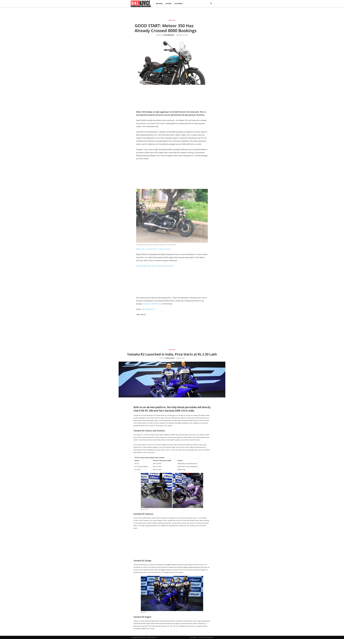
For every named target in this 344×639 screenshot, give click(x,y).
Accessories (178, 3)
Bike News (159, 3)
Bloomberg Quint (149, 309)
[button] (211, 4)
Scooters (168, 3)
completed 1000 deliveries (152, 304)
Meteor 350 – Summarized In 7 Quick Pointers (153, 249)
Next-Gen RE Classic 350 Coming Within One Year (154, 266)
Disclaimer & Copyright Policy (206, 637)
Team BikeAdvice (169, 35)
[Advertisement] (172, 13)
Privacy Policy (193, 637)
